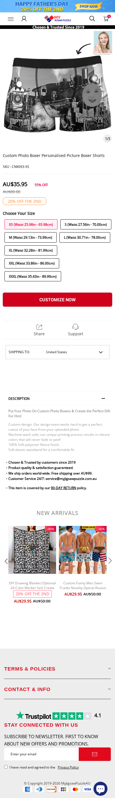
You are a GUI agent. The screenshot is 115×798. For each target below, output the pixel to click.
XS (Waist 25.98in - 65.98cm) (31, 224)
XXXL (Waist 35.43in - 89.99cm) (33, 276)
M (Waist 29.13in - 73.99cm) (30, 237)
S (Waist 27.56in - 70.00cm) (86, 224)
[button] (5, 572)
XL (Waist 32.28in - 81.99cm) (31, 250)
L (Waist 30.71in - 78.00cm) (85, 237)
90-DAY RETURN (63, 487)
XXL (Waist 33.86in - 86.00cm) (32, 263)
